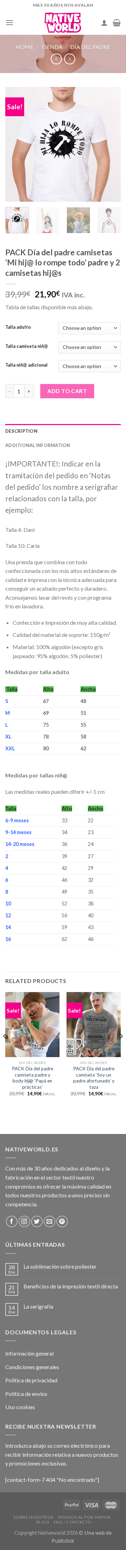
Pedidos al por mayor (84, 1517)
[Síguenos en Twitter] (37, 1221)
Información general (29, 1353)
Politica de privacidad (31, 1380)
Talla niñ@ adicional (26, 365)
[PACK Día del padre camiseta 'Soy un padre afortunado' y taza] (93, 1024)
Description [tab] (21, 431)
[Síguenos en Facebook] (12, 1221)
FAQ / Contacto (73, 1522)
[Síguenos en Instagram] (24, 1221)
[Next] (109, 144)
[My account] (104, 22)
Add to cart (67, 391)
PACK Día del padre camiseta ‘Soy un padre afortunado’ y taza (93, 1078)
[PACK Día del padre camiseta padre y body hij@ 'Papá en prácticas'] (32, 1024)
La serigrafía (38, 1306)
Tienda (52, 46)
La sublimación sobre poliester (60, 1266)
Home (25, 46)
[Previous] (16, 144)
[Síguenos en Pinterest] (62, 1221)
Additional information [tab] (37, 445)
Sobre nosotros (33, 1517)
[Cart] (117, 22)
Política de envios (26, 1393)
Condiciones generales (32, 1367)
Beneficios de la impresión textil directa (70, 1286)
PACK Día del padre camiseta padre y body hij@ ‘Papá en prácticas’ (32, 1078)
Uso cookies (20, 1407)
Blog (42, 1522)
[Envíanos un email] (49, 1221)
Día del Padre (90, 46)
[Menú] (9, 22)
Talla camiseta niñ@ (26, 346)
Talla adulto (18, 327)
